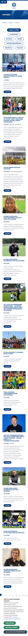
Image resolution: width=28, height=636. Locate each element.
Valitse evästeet (12, 627)
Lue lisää (8, 91)
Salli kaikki (10, 623)
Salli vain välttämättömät (15, 632)
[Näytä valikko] (3, 2)
